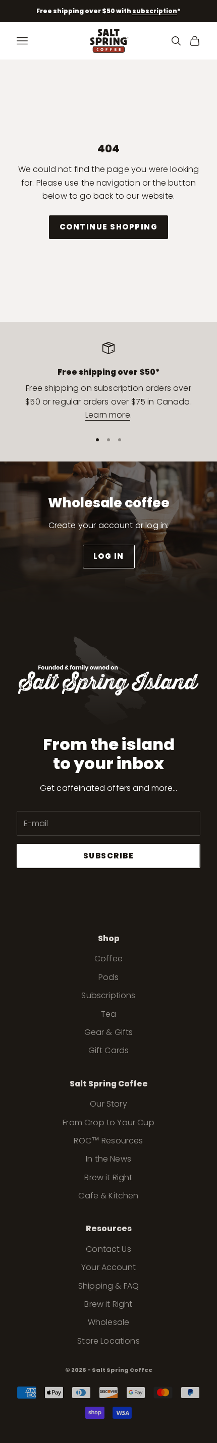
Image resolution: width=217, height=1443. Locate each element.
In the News (108, 1159)
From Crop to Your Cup (108, 1122)
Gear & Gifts (108, 1032)
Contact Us (108, 1249)
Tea (108, 1014)
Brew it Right (108, 1177)
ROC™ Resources (108, 1140)
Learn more (107, 415)
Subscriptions (108, 995)
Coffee (108, 958)
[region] (108, 382)
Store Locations (108, 1341)
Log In (108, 556)
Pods (108, 977)
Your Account (108, 1267)
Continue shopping (109, 226)
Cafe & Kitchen (108, 1195)
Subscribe (108, 855)
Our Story (108, 1104)
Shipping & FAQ (108, 1286)
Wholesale (108, 1322)
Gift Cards (108, 1050)
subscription (154, 11)
